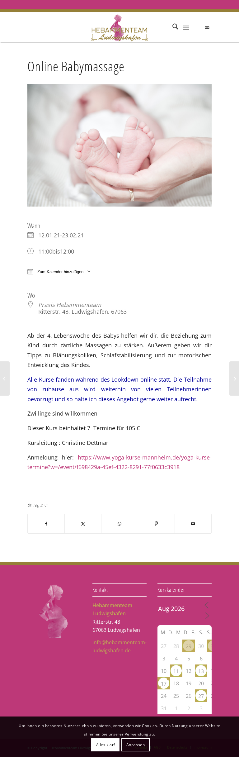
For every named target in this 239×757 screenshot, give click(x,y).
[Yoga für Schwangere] (234, 378)
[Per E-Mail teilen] (193, 523)
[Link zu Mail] (207, 27)
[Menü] (186, 27)
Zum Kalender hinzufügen (59, 271)
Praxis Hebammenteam (69, 304)
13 (201, 671)
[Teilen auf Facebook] (46, 523)
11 (176, 671)
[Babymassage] (5, 378)
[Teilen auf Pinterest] (156, 523)
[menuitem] (172, 28)
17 (163, 683)
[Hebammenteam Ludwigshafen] (119, 28)
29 (188, 646)
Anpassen (135, 744)
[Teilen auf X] (83, 523)
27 (201, 696)
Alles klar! (105, 744)
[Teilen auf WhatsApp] (119, 523)
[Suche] (172, 28)
